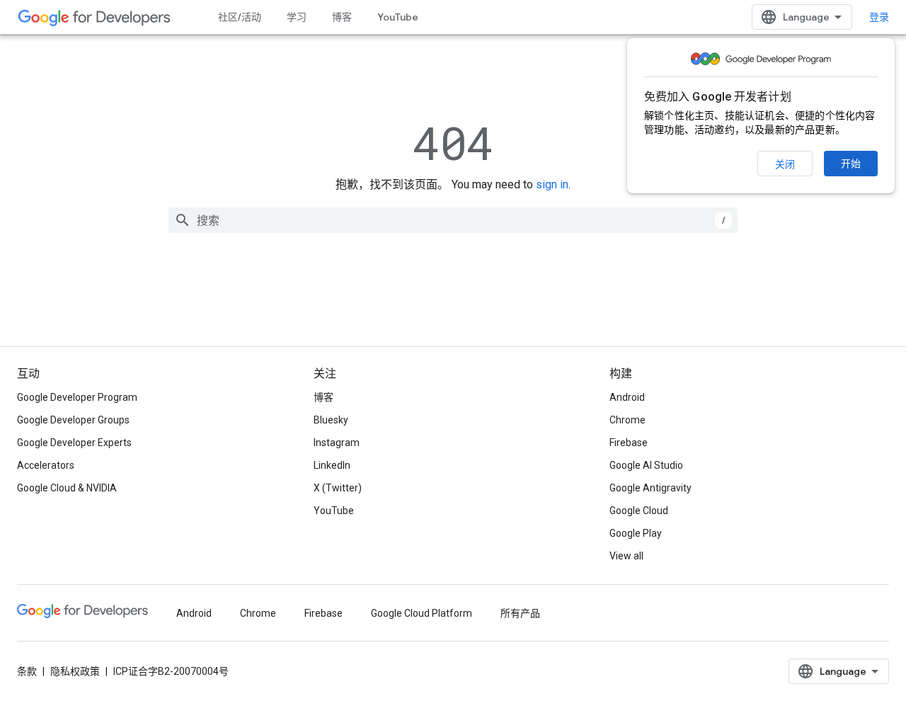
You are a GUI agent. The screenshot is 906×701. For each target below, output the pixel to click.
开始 (851, 163)
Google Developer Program (77, 397)
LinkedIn (332, 465)
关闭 (785, 164)
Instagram (337, 442)
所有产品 (520, 613)
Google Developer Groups (73, 420)
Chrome (627, 420)
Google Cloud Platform (421, 613)
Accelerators (45, 465)
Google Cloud (638, 510)
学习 (296, 17)
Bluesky (331, 420)
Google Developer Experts (74, 442)
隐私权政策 (75, 671)
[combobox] (453, 220)
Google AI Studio (646, 465)
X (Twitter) (338, 488)
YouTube (397, 17)
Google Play (635, 533)
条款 (27, 671)
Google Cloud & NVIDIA (67, 488)
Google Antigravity (650, 488)
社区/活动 (239, 17)
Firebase (628, 442)
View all (626, 556)
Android (627, 397)
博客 (342, 17)
